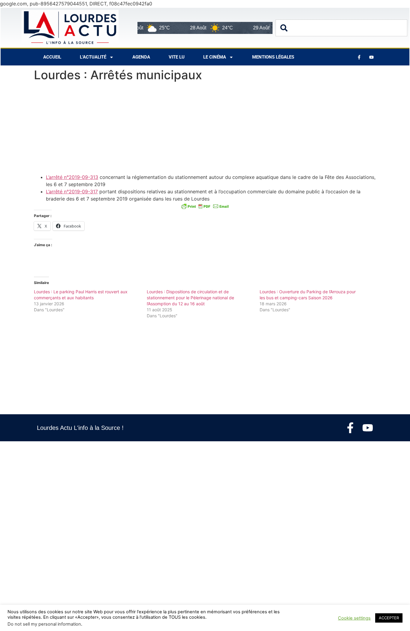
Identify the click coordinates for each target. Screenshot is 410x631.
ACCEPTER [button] (389, 617)
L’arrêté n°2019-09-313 (72, 177)
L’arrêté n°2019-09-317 (72, 192)
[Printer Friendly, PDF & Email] (205, 206)
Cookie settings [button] (354, 618)
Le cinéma (214, 57)
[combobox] (341, 28)
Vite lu (177, 57)
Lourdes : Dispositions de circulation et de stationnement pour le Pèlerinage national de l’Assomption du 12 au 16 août (190, 297)
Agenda (141, 57)
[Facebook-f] (350, 427)
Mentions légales (273, 57)
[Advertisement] (205, 129)
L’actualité (93, 57)
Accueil (52, 57)
